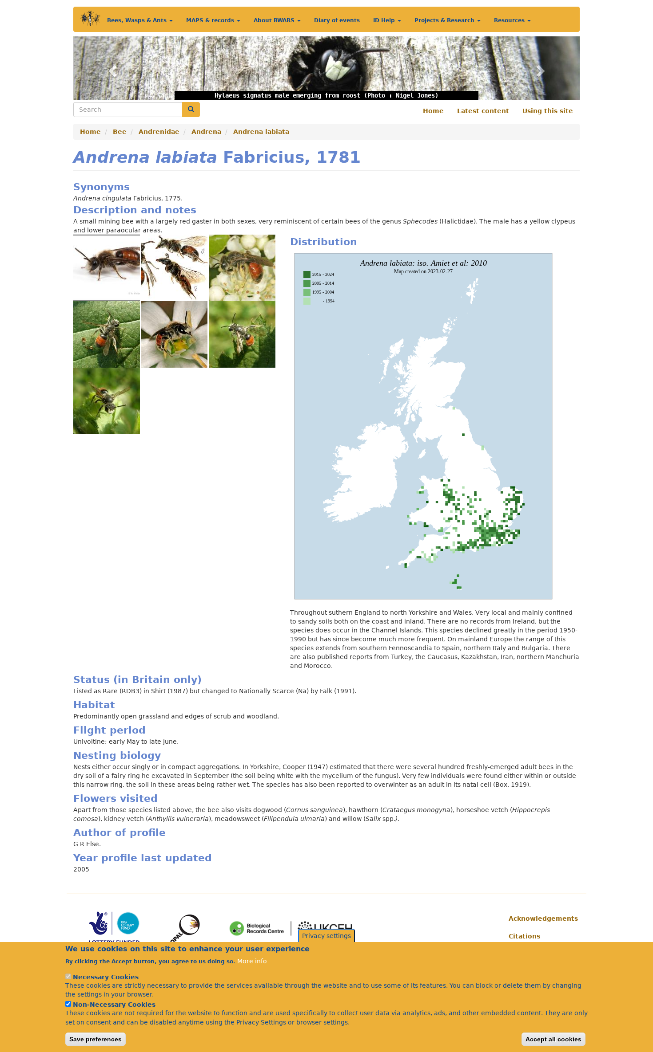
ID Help (385, 20)
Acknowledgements (541, 918)
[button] (111, 68)
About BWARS (275, 20)
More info (252, 960)
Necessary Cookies (106, 976)
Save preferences (95, 1039)
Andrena (206, 131)
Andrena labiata (261, 131)
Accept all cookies (553, 1039)
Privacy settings (326, 935)
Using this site (547, 110)
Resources (510, 20)
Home (433, 110)
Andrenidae (159, 131)
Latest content (483, 110)
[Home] (90, 18)
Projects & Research (445, 20)
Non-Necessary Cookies (114, 1004)
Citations (524, 936)
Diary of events (337, 20)
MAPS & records (211, 20)
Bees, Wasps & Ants (137, 20)
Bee (120, 131)
